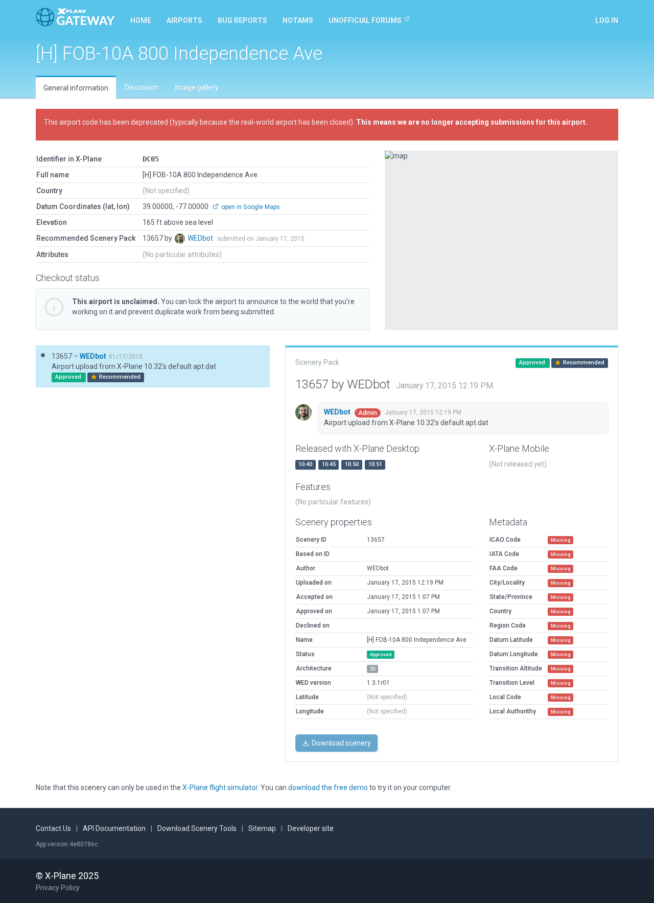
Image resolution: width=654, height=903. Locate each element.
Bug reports (242, 20)
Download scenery (340, 743)
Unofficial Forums (365, 20)
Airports (184, 20)
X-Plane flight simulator (220, 787)
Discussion (142, 87)
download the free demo (328, 787)
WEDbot (201, 238)
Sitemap (262, 828)
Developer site (311, 828)
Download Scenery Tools (197, 828)
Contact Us (53, 828)
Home (140, 20)
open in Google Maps (249, 207)
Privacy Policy (58, 888)
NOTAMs (298, 20)
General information (75, 88)
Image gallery (197, 87)
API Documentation (114, 828)
